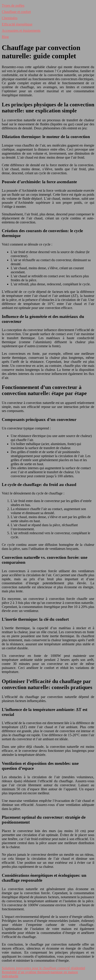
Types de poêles (13, 5)
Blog (5, 37)
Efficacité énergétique (17, 24)
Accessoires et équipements (21, 30)
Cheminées (9, 18)
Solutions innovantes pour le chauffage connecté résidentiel (43, 968)
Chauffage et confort (16, 12)
